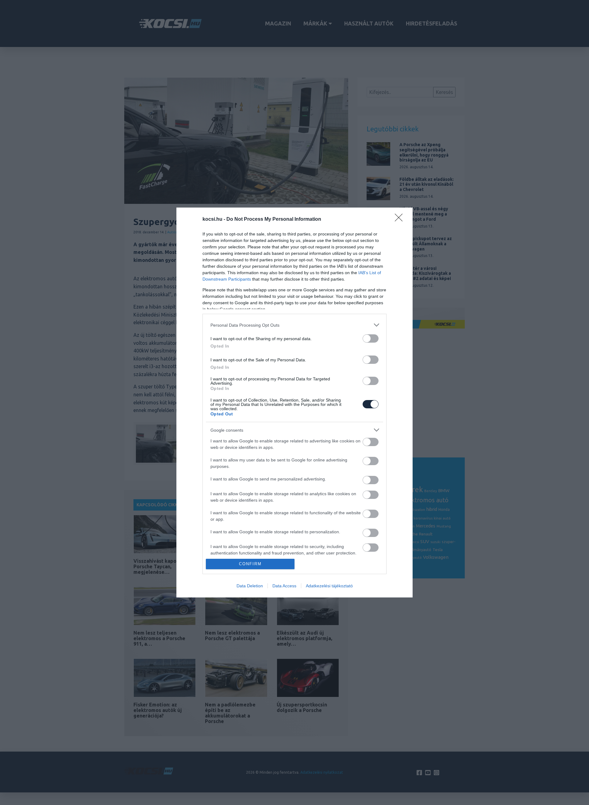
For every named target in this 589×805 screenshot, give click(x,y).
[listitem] (294, 325)
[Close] (400, 219)
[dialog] (294, 402)
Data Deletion (250, 585)
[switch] (371, 338)
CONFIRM (250, 564)
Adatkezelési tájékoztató (329, 585)
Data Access (284, 585)
